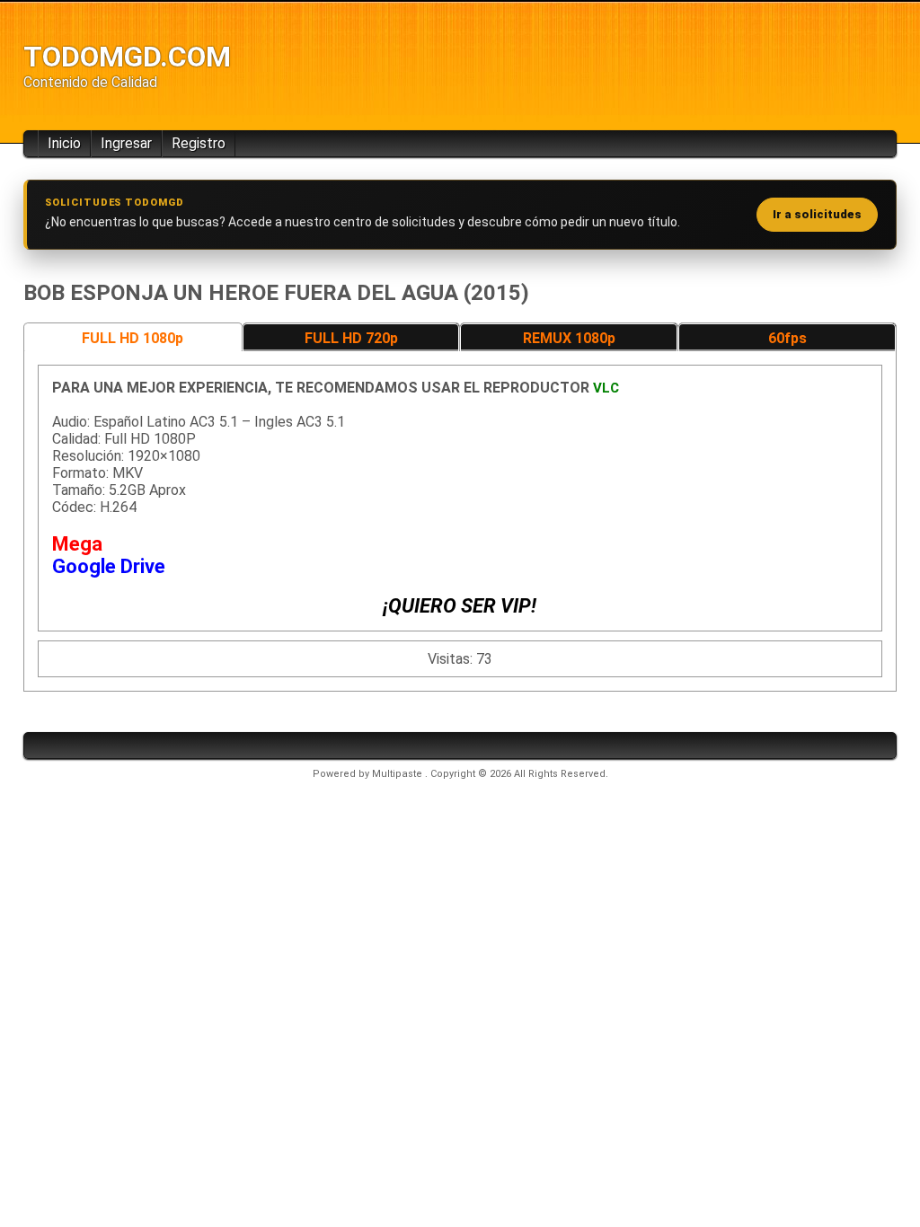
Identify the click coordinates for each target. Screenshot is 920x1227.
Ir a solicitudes (817, 214)
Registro (199, 143)
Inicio (64, 143)
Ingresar (126, 143)
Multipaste (398, 774)
